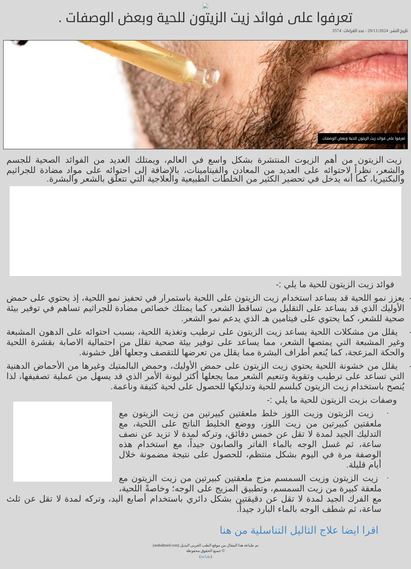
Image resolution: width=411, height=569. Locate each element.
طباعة (206, 556)
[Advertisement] (208, 231)
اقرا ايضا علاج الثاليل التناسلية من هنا (300, 530)
